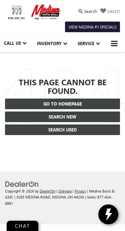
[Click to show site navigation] (114, 43)
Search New (62, 116)
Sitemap (65, 191)
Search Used (62, 129)
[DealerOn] (22, 183)
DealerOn (47, 191)
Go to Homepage (62, 104)
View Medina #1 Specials (92, 27)
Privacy (80, 191)
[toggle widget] (108, 214)
